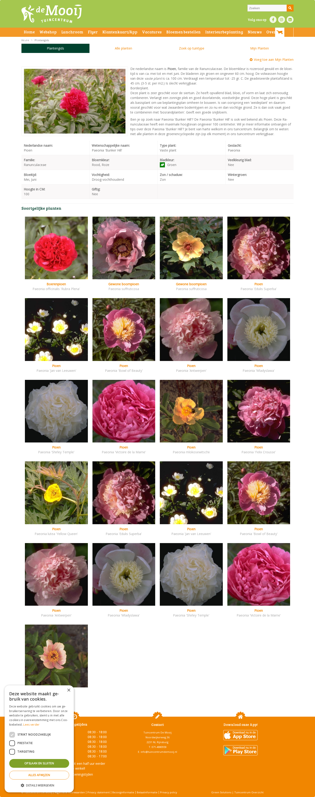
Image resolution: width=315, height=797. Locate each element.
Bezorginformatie (123, 792)
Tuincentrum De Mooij (157, 732)
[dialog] (39, 738)
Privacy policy (168, 792)
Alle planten (123, 48)
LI (290, 19)
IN (281, 19)
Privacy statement (98, 792)
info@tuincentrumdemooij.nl (159, 751)
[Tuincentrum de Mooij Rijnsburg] (51, 14)
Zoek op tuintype (191, 48)
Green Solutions (221, 792)
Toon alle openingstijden (74, 774)
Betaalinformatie (147, 792)
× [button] (68, 690)
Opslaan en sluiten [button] (39, 763)
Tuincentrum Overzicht (249, 792)
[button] (39, 785)
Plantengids (55, 48)
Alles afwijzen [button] (39, 775)
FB (273, 19)
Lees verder (31, 725)
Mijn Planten (259, 48)
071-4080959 (159, 747)
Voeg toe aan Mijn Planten (274, 59)
